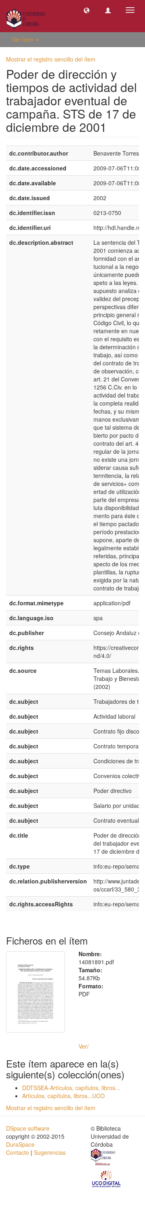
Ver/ (84, 1046)
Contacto (17, 1152)
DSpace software (28, 1128)
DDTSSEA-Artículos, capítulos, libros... (71, 1088)
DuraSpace (20, 1144)
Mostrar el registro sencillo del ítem (50, 59)
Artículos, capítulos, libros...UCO (63, 1096)
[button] (86, 10)
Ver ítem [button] (23, 39)
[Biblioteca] (103, 1158)
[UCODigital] (107, 1178)
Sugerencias (50, 1152)
